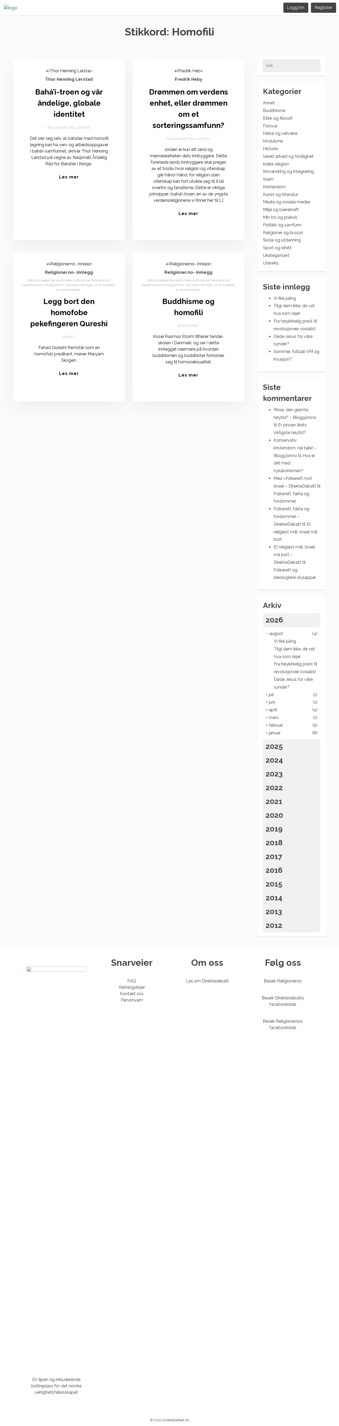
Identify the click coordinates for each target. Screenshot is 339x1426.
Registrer (323, 7)
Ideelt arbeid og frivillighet (288, 156)
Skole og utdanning (282, 240)
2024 (274, 760)
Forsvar (270, 125)
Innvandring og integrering (288, 171)
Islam (268, 179)
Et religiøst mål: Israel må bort (295, 532)
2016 (274, 870)
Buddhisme (188, 326)
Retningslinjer (132, 987)
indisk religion (276, 164)
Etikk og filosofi (277, 118)
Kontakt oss (132, 993)
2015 (274, 884)
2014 (274, 897)
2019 (274, 829)
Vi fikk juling (285, 298)
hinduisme (273, 141)
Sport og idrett (277, 247)
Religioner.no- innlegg (69, 272)
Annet (69, 337)
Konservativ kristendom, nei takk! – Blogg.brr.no (295, 448)
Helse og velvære (280, 133)
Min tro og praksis (280, 217)
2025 (274, 746)
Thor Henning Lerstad (69, 79)
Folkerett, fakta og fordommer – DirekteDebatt (291, 516)
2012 (274, 925)
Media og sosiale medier (286, 201)
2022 (274, 787)
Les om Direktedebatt (207, 981)
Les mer (69, 177)
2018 (274, 842)
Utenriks (271, 263)
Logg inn (295, 7)
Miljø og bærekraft (281, 209)
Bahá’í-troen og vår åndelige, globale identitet (69, 103)
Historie (270, 148)
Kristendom (274, 186)
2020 (274, 815)
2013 (274, 911)
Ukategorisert (276, 255)
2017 (274, 856)
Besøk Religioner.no (283, 981)
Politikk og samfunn (282, 224)
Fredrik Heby (188, 79)
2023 (274, 774)
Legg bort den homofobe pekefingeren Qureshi (69, 312)
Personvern (132, 1000)
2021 (274, 801)
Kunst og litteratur (280, 194)
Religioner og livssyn (68, 127)
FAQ (131, 981)
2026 (274, 620)
